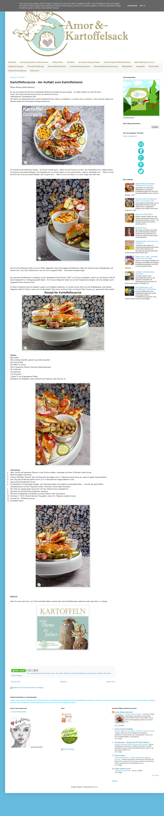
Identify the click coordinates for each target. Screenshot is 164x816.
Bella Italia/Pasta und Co (144, 62)
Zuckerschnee (120, 755)
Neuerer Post (15, 682)
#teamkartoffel (35, 673)
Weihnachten (57, 62)
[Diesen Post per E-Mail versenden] (27, 670)
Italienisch (67, 673)
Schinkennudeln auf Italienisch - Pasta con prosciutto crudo (146, 200)
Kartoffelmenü (92, 673)
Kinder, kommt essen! (123, 769)
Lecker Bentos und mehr (124, 712)
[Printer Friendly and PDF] (18, 671)
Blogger (95, 787)
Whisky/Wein (127, 66)
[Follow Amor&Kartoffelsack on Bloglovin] (20, 747)
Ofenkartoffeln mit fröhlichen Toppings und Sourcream (145, 184)
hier (99, 601)
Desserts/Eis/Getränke (57, 66)
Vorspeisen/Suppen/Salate (89, 62)
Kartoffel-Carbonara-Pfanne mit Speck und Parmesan (131, 744)
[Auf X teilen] (32, 670)
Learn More (132, 6)
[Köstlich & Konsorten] (69, 743)
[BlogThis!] (30, 670)
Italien (61, 673)
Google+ (115, 781)
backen (53, 673)
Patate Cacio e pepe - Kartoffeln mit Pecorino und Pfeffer (146, 257)
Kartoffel (73, 673)
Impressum (34, 71)
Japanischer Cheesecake (123, 770)
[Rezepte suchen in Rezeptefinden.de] (67, 749)
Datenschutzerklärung (17, 71)
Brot (57, 673)
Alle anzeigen (155, 775)
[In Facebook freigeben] (34, 670)
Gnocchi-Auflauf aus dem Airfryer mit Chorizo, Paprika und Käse (135, 731)
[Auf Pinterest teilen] (37, 670)
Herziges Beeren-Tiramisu (133, 714)
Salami (13, 675)
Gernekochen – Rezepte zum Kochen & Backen (132, 742)
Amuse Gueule (45, 673)
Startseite (12, 62)
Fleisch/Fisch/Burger (35, 66)
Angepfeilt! (140, 66)
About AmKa (154, 66)
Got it (142, 6)
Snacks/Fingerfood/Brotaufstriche (117, 62)
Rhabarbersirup (140, 228)
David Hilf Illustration (19, 712)
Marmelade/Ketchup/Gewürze (106, 66)
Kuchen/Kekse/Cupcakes (80, 66)
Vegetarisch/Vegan (15, 66)
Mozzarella (107, 673)
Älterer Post (111, 682)
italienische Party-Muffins (144, 214)
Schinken (19, 675)
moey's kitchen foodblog (123, 729)
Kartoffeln (71, 62)
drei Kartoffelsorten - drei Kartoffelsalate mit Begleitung (145, 288)
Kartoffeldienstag (81, 673)
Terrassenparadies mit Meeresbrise (34, 62)
